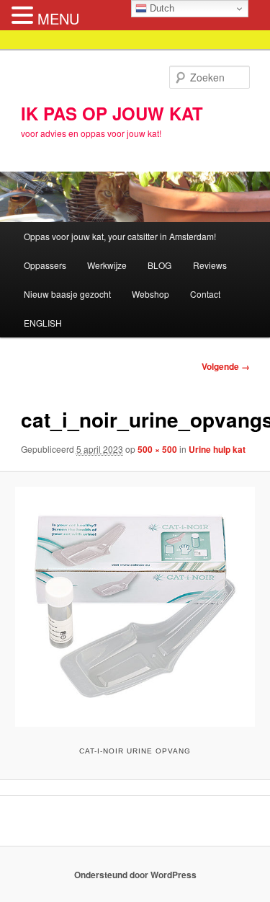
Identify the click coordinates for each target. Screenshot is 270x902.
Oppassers (45, 265)
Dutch (160, 8)
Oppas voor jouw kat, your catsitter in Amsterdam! (120, 236)
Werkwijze (107, 265)
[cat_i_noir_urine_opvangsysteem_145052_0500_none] (134, 606)
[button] (24, 15)
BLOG (159, 265)
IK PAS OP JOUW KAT (112, 113)
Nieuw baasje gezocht (67, 294)
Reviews (210, 265)
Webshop (150, 294)
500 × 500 (157, 449)
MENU (58, 18)
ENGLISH (43, 323)
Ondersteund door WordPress (135, 874)
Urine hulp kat (217, 449)
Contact (205, 294)
